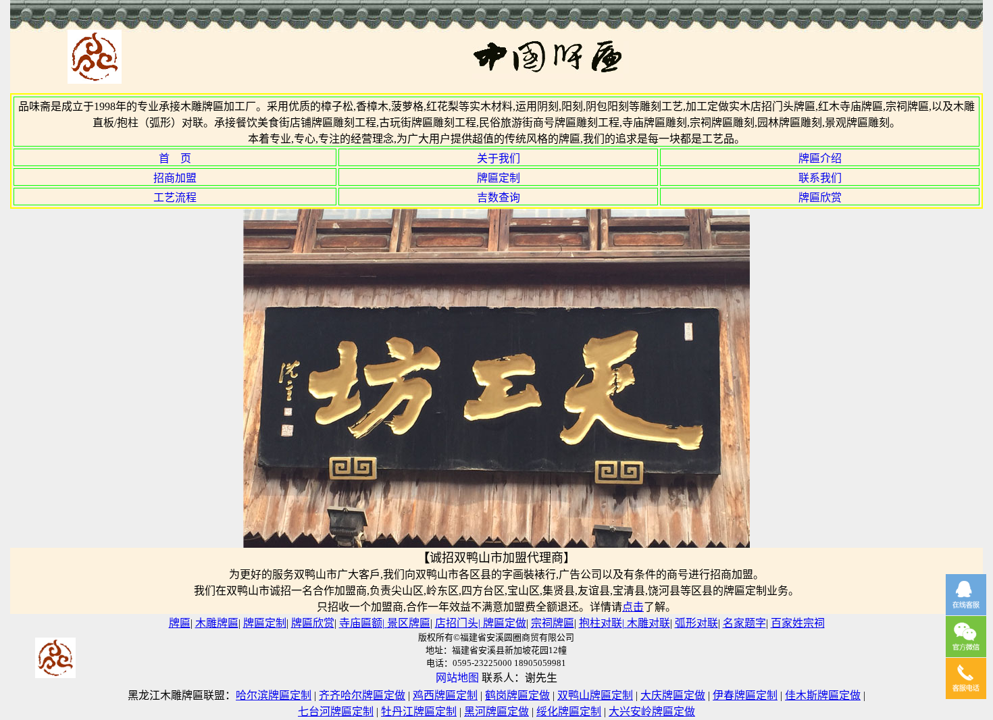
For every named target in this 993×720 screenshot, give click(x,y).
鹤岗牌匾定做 (517, 695)
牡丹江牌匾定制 (419, 711)
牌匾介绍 (820, 158)
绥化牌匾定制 (568, 711)
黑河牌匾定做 (496, 711)
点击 (633, 607)
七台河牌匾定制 (336, 711)
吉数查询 (498, 197)
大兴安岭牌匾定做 (652, 711)
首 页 (175, 158)
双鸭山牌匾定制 (595, 695)
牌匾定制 (498, 178)
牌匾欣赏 (820, 197)
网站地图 (457, 678)
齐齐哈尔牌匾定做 (362, 695)
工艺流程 (175, 197)
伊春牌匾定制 (745, 695)
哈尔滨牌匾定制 (273, 695)
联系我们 (820, 178)
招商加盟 (175, 178)
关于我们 (498, 158)
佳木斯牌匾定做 (823, 695)
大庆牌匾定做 (672, 695)
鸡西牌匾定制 (445, 695)
